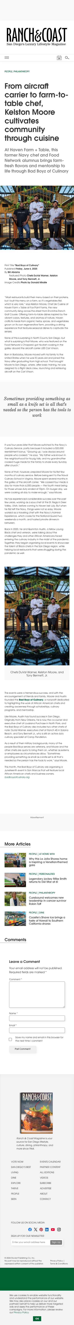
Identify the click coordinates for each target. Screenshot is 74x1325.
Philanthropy (21, 72)
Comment (15, 980)
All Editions (47, 1173)
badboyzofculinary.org (17, 777)
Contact (45, 1199)
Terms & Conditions (59, 1264)
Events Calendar (50, 1162)
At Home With (47, 854)
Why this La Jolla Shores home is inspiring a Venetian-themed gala (48, 862)
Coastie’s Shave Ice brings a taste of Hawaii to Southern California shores (47, 920)
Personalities (47, 874)
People (8, 72)
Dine (41, 913)
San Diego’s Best (21, 1167)
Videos (44, 1178)
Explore (16, 1183)
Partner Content (50, 1167)
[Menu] (7, 57)
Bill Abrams (14, 272)
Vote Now (17, 1162)
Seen (14, 1199)
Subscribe (45, 1183)
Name (13, 1014)
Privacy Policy (56, 1261)
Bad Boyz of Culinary (31, 700)
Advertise (45, 1189)
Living (15, 1173)
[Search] (67, 57)
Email (13, 1026)
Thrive (14, 1189)
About (43, 1194)
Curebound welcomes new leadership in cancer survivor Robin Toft (47, 901)
